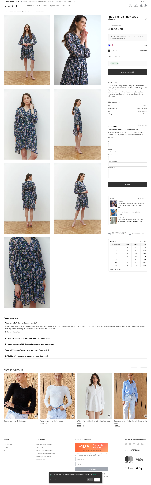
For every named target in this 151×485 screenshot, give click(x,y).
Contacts (7, 447)
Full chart (143, 241)
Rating (110, 149)
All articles (142, 198)
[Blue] (109, 45)
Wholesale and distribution (45, 454)
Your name (111, 142)
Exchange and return (43, 457)
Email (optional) (112, 155)
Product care (41, 460)
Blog (5, 451)
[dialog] (75, 477)
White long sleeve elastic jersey (51, 421)
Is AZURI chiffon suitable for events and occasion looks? (26, 356)
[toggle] (144, 1)
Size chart (39, 447)
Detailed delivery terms (13, 332)
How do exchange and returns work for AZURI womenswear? (28, 338)
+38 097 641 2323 (12, 1)
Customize (53, 480)
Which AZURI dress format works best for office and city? (27, 350)
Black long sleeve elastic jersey (15, 421)
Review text (111, 167)
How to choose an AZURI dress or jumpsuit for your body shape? (29, 344)
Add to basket (126, 72)
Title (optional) (112, 161)
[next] (144, 367)
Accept (97, 480)
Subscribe (92, 469)
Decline (90, 480)
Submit (127, 185)
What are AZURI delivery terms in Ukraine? (21, 323)
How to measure (115, 269)
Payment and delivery (44, 444)
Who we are (8, 444)
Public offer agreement (44, 451)
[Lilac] (112, 45)
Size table (143, 51)
